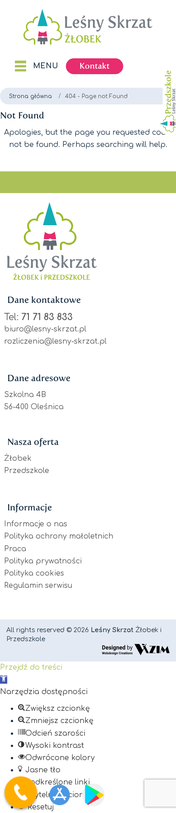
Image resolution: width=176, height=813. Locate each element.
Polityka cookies (34, 573)
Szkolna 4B (25, 395)
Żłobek (18, 458)
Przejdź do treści (31, 667)
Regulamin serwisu (38, 585)
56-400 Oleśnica (34, 407)
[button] (3, 680)
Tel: (38, 317)
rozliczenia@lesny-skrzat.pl (55, 341)
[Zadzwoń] (21, 794)
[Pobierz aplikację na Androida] (93, 795)
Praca (15, 549)
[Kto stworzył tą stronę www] (136, 649)
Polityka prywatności (43, 561)
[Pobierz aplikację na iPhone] (59, 795)
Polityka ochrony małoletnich (58, 536)
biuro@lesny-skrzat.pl (45, 329)
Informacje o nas (35, 524)
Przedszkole (26, 471)
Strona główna (30, 96)
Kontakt (94, 66)
